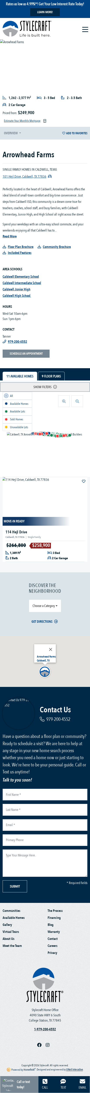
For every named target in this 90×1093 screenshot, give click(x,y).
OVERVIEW (11, 133)
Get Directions (41, 621)
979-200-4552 (58, 719)
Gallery (7, 924)
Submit (15, 886)
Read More (10, 236)
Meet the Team (12, 945)
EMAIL (82, 1087)
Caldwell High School (17, 295)
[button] (49, 433)
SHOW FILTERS (42, 387)
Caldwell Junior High (16, 289)
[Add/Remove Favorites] (84, 481)
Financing (54, 917)
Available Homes (14, 917)
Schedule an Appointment (26, 354)
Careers (52, 945)
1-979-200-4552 (45, 1029)
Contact (53, 938)
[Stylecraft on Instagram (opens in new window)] (49, 1045)
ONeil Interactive (74, 1070)
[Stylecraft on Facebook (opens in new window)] (41, 1045)
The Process (55, 910)
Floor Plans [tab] (51, 376)
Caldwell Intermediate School (22, 283)
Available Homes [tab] (19, 376)
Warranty (54, 931)
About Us (8, 938)
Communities (11, 910)
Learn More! (45, 12)
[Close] (50, 649)
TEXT (63, 1087)
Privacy (52, 952)
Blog (51, 924)
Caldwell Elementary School (21, 276)
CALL (45, 1087)
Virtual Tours (11, 931)
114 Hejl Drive (16, 532)
